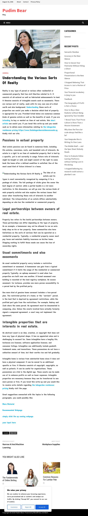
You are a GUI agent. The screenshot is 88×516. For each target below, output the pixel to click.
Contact (26, 2)
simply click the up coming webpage (17, 416)
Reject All (28, 507)
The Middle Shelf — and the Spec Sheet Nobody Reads (73, 149)
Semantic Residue (71, 52)
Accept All (42, 507)
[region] (28, 499)
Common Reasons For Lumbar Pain (50, 478)
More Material (8, 404)
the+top (13, 433)
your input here (9, 422)
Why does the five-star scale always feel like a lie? (73, 132)
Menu (8, 23)
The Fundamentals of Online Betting (10, 479)
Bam (46, 512)
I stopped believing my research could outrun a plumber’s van (73, 171)
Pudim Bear (14, 10)
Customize (14, 507)
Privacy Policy (35, 2)
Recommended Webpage (12, 410)
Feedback (68, 99)
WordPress (37, 512)
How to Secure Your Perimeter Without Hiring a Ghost (74, 66)
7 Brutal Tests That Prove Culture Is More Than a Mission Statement (74, 122)
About (19, 2)
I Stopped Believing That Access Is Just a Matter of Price (74, 85)
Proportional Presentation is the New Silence (74, 75)
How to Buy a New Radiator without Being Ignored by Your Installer (74, 113)
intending (6, 120)
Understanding (32, 107)
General (5, 73)
